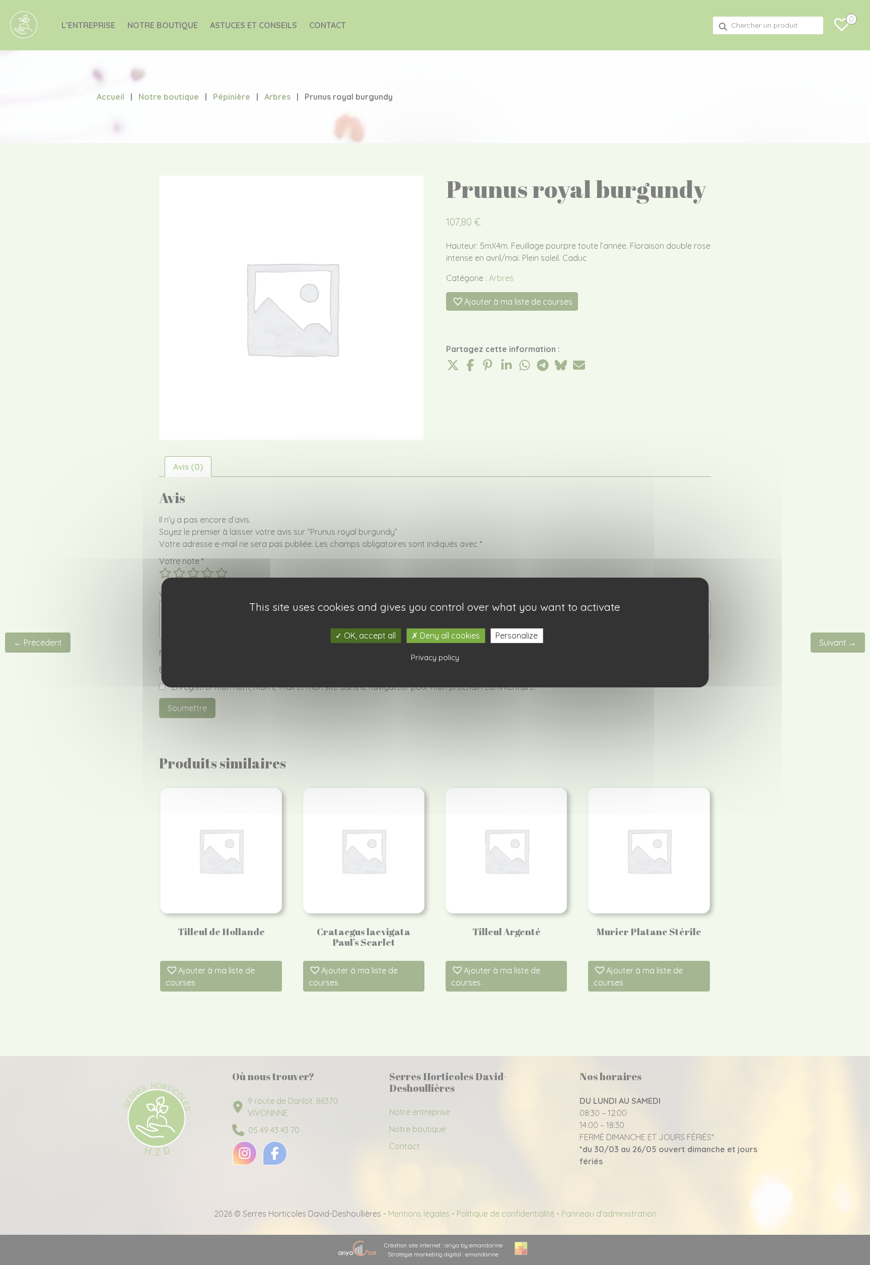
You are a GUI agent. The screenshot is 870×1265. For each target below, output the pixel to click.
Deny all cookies (449, 635)
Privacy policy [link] (435, 657)
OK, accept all (369, 635)
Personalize (516, 635)
